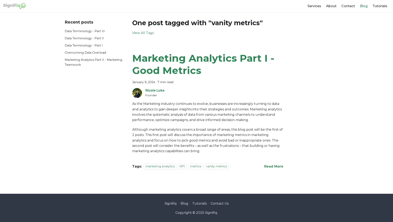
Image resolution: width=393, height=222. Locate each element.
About (331, 6)
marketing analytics (160, 166)
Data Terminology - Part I (84, 45)
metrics (195, 166)
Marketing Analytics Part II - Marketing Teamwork (93, 62)
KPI (182, 166)
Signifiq (171, 203)
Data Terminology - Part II (84, 38)
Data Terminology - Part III (85, 31)
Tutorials (380, 6)
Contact (348, 6)
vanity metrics (216, 166)
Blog (364, 6)
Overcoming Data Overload (85, 52)
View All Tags (143, 33)
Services (314, 6)
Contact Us (220, 203)
